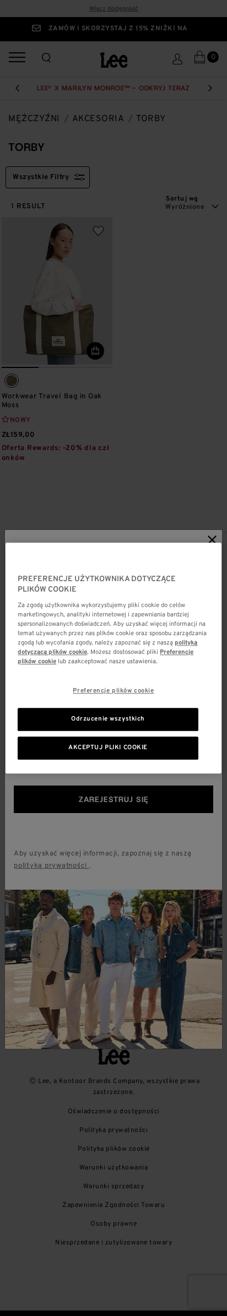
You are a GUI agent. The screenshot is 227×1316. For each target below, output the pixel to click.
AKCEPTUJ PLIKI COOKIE (108, 747)
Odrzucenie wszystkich (108, 719)
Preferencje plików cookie (113, 691)
